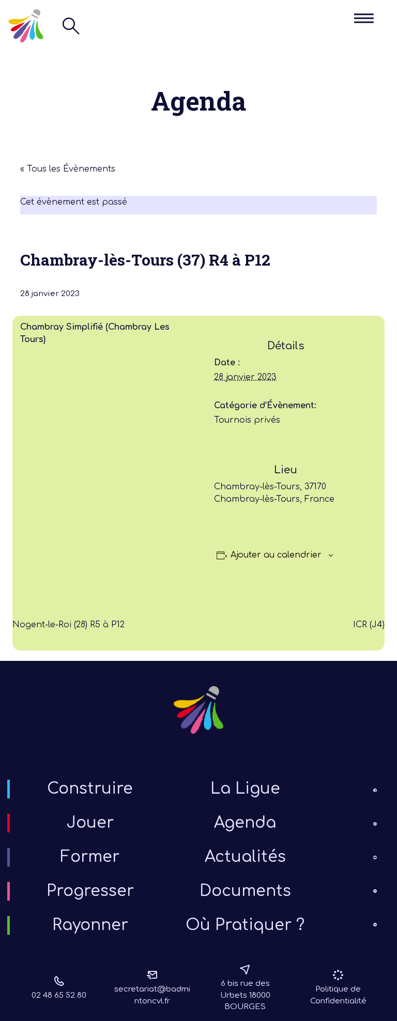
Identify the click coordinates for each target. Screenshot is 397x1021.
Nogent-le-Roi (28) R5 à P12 (68, 624)
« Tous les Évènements (67, 169)
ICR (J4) (369, 624)
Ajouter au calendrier (276, 555)
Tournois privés (247, 420)
